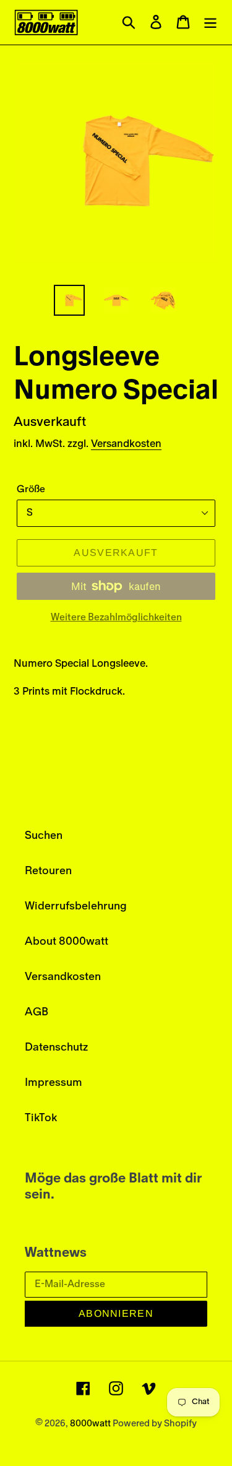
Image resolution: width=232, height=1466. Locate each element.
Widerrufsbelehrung (76, 906)
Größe (31, 489)
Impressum (53, 1082)
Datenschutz (56, 1047)
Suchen (43, 835)
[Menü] (210, 22)
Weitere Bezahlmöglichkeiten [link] (116, 617)
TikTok (41, 1118)
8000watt (91, 1423)
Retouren (48, 871)
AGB (36, 1012)
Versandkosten (126, 443)
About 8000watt (66, 941)
